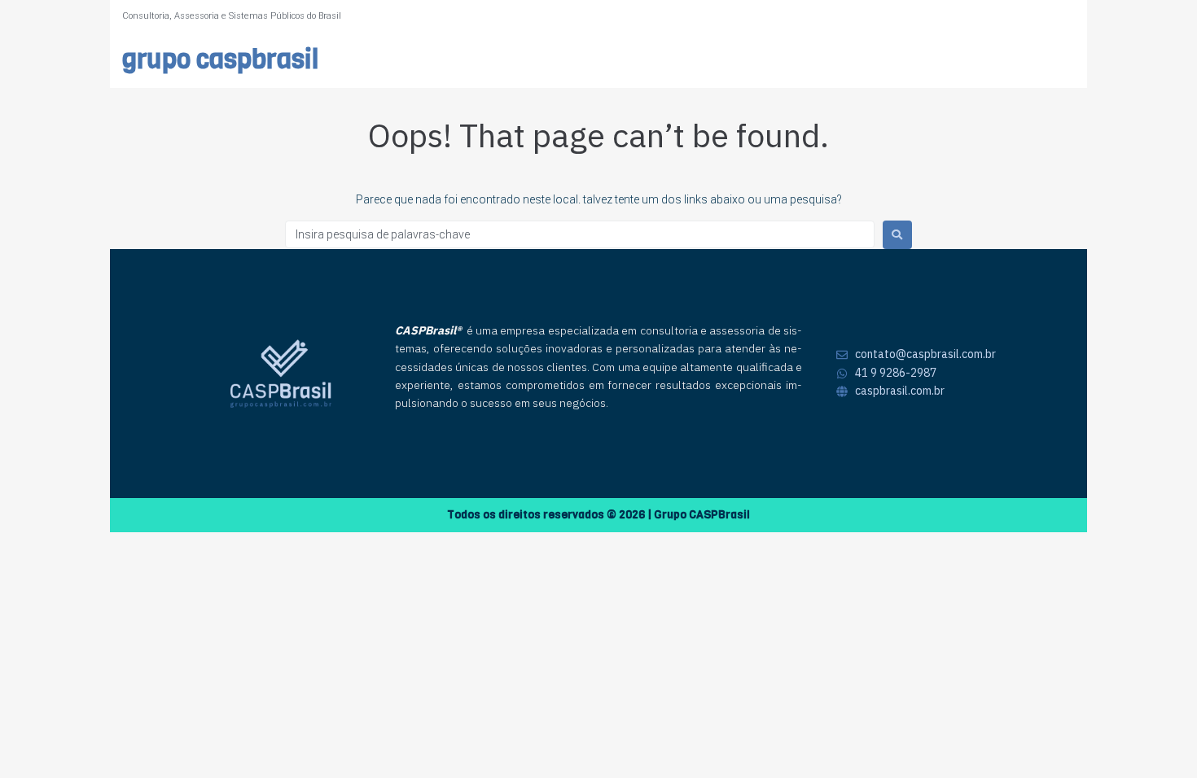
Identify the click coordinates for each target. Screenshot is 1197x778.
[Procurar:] (580, 234)
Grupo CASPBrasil (220, 59)
